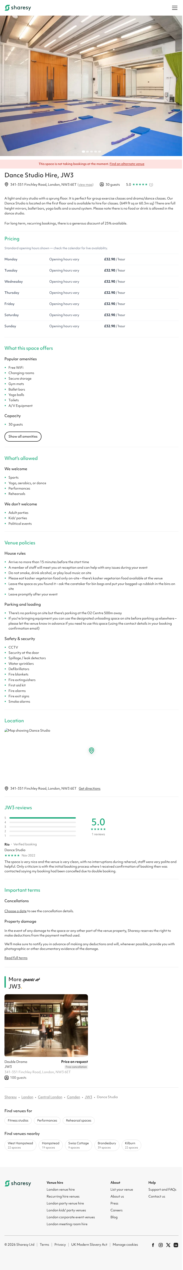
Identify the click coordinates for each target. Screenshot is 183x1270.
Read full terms (15, 958)
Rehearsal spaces (78, 1120)
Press (114, 1203)
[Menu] (175, 8)
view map (85, 185)
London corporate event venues (71, 1217)
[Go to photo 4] (95, 151)
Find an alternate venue (127, 164)
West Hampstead (20, 1145)
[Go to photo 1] (83, 152)
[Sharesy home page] (17, 1183)
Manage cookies (125, 1244)
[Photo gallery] (91, 86)
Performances (47, 1120)
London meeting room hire (67, 1224)
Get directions (89, 788)
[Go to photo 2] (87, 151)
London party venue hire (65, 1203)
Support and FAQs (162, 1189)
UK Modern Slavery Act (89, 1244)
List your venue (121, 1189)
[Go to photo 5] (99, 151)
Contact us (156, 1196)
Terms (44, 1244)
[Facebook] (153, 1245)
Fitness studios (18, 1120)
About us (117, 1196)
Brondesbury (107, 1145)
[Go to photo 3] (91, 151)
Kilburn (131, 1145)
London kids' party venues (66, 1210)
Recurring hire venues (63, 1196)
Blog (114, 1217)
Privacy (60, 1244)
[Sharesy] (17, 8)
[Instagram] (160, 1245)
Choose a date (15, 911)
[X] (168, 1245)
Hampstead (50, 1145)
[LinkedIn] (176, 1245)
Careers (116, 1210)
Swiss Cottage (78, 1145)
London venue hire (61, 1189)
